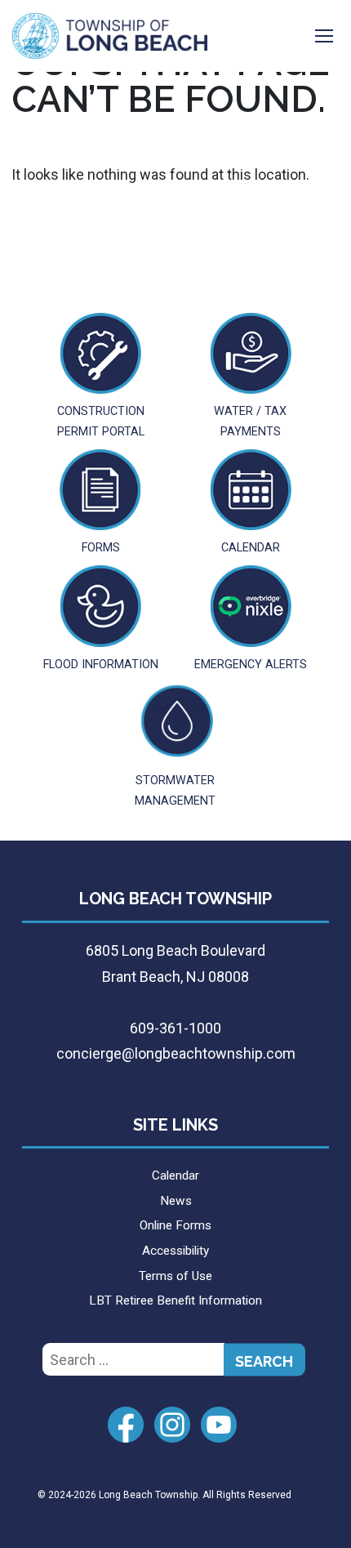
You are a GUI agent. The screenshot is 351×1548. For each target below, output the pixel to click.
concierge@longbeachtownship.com (175, 1053)
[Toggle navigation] (324, 36)
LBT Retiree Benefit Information (175, 1300)
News (176, 1200)
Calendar (175, 1175)
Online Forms (175, 1225)
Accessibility (175, 1250)
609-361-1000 (175, 1028)
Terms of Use (175, 1276)
